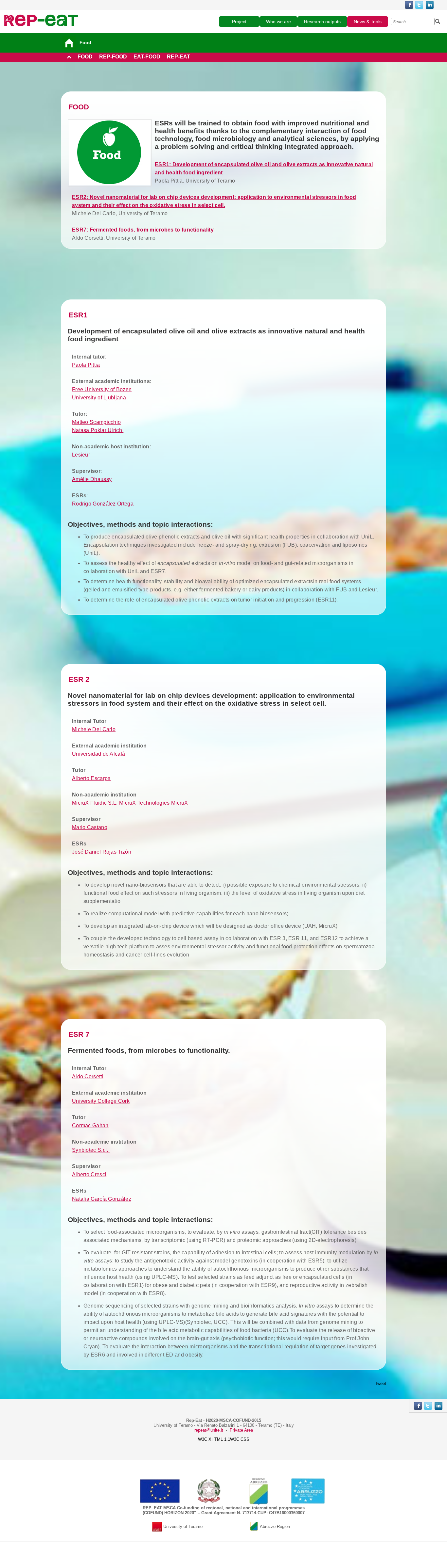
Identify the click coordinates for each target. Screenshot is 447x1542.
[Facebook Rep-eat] (418, 1406)
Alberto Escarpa (91, 778)
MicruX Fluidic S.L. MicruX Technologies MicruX (130, 803)
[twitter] (419, 5)
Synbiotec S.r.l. (91, 1150)
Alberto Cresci (89, 1174)
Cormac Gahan (90, 1125)
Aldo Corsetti (87, 1076)
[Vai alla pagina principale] (70, 42)
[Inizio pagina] (69, 57)
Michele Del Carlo (94, 729)
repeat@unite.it (208, 1430)
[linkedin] (430, 5)
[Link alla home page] (41, 20)
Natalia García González (101, 1199)
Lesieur (81, 455)
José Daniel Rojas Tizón (101, 852)
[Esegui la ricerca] (437, 21)
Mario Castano (89, 827)
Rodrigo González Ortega (103, 503)
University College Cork (101, 1101)
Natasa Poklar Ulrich (97, 430)
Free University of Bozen (102, 389)
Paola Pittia (86, 365)
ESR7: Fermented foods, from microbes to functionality (143, 230)
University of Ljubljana (99, 397)
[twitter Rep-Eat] (428, 1406)
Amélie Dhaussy (92, 479)
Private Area (241, 1430)
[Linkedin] (438, 1406)
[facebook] (409, 5)
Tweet (380, 1383)
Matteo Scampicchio (96, 422)
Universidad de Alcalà (98, 754)
